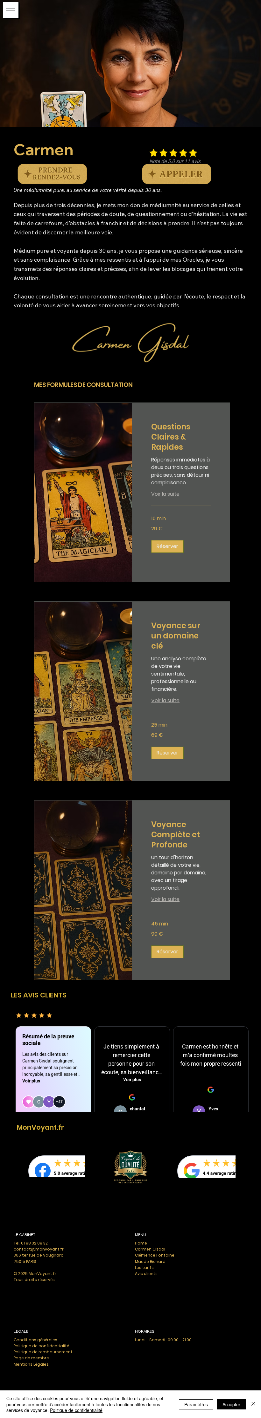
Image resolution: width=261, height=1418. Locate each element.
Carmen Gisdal (150, 1249)
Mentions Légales (31, 1364)
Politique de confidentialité (41, 1346)
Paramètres (196, 1404)
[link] (181, 437)
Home (141, 1243)
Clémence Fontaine (154, 1255)
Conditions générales (35, 1340)
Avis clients (146, 1273)
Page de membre (31, 1358)
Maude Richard (150, 1261)
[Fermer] (253, 1404)
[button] (167, 546)
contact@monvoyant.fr (39, 1249)
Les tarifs (144, 1267)
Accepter (231, 1404)
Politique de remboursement (43, 1352)
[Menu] (11, 10)
